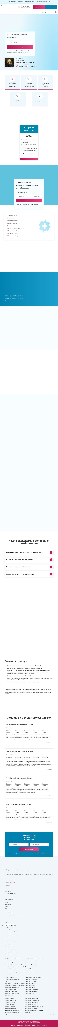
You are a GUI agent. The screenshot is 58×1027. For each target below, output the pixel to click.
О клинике (3, 12)
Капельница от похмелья (10, 948)
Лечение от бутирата (31, 981)
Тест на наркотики (9, 995)
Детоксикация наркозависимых (12, 987)
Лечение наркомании (34, 12)
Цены (6, 908)
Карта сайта (7, 938)
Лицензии (7, 906)
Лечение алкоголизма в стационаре (13, 974)
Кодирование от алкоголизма (11, 936)
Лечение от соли (30, 993)
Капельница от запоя (9, 929)
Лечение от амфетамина (10, 1000)
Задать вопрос (51, 6)
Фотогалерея (8, 904)
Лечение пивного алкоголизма (32, 960)
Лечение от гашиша (30, 987)
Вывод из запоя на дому (10, 940)
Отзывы (6, 902)
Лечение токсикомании (10, 1006)
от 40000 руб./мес (45, 709)
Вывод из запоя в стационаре (11, 942)
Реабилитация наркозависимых (32, 998)
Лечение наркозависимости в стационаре (14, 985)
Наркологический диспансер (31, 1002)
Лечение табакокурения (10, 1008)
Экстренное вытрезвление (11, 954)
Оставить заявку (29, 849)
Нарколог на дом (8, 960)
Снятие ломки (28, 970)
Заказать (29, 159)
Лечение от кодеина (30, 985)
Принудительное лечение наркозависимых (15, 983)
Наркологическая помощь (16, 12)
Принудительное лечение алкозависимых (35, 958)
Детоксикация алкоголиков (31, 966)
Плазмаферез (28, 968)
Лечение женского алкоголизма (32, 962)
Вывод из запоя (8, 12)
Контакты (7, 910)
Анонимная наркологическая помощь (13, 964)
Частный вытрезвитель (10, 968)
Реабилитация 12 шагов (30, 1004)
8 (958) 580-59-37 (22, 434)
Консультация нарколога (10, 962)
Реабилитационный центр (11, 931)
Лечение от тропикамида (32, 989)
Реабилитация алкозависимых (12, 1012)
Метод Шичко (28, 1012)
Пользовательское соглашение (12, 912)
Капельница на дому (9, 950)
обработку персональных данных (20, 52)
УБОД (6, 981)
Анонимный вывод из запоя (11, 944)
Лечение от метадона (10, 1002)
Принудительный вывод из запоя (12, 958)
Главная (6, 14)
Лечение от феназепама (10, 1004)
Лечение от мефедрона (31, 991)
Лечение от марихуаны (31, 979)
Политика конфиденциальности (12, 914)
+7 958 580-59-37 (25, 6)
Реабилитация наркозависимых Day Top (34, 1006)
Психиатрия (52, 12)
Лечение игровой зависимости (12, 1010)
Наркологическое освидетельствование (34, 1010)
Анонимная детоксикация (10, 989)
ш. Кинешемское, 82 (11, 895)
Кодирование (46, 12)
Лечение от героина (9, 977)
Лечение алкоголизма (26, 12)
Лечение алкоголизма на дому (12, 972)
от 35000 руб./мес (45, 705)
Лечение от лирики (30, 983)
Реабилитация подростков (31, 1008)
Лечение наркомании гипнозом (12, 993)
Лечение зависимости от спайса (33, 977)
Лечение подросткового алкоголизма (34, 964)
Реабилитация (41, 12)
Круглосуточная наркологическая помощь (14, 966)
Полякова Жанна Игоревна (25, 62)
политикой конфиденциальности (42, 853)
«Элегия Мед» (25, 656)
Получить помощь (38, 6)
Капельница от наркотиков (11, 991)
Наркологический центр (10, 970)
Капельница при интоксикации (12, 952)
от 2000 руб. (46, 700)
